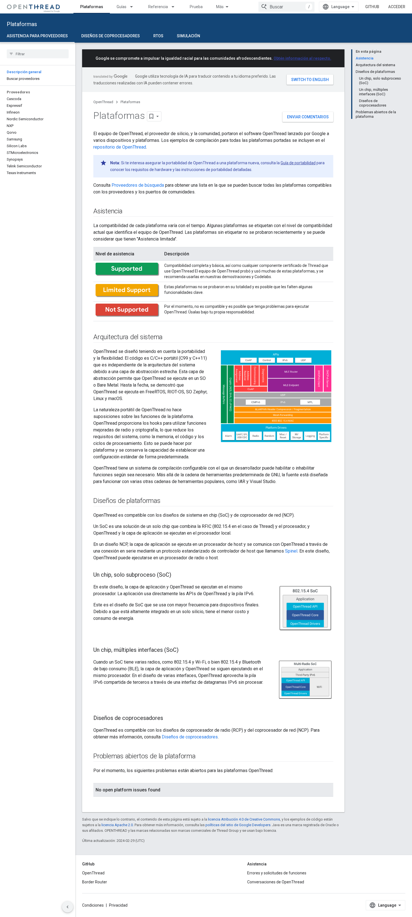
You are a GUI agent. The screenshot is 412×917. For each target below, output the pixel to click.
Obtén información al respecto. (302, 58)
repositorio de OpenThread (119, 147)
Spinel (291, 551)
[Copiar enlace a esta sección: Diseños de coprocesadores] (168, 718)
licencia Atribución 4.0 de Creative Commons (244, 819)
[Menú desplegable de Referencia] (175, 6)
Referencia (158, 6)
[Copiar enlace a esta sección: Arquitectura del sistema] (168, 337)
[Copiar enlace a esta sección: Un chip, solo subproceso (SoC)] (176, 575)
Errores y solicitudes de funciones (276, 873)
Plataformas (91, 6)
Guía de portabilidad (298, 163)
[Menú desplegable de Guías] (134, 6)
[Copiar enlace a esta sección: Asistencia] (128, 211)
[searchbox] (38, 53)
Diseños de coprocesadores (110, 36)
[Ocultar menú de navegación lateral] (67, 907)
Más (220, 6)
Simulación (188, 36)
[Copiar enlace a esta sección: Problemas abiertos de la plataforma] (201, 756)
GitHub (372, 6)
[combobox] (286, 7)
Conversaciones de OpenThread (275, 882)
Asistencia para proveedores (37, 36)
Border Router (94, 882)
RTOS (158, 36)
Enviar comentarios (308, 117)
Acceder (396, 6)
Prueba (196, 6)
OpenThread (103, 102)
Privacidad (118, 905)
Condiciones (93, 905)
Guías (121, 6)
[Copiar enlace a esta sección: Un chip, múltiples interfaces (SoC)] (184, 650)
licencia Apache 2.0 (117, 825)
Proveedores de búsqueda (138, 185)
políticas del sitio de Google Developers (237, 825)
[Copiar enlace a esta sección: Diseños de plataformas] (166, 501)
